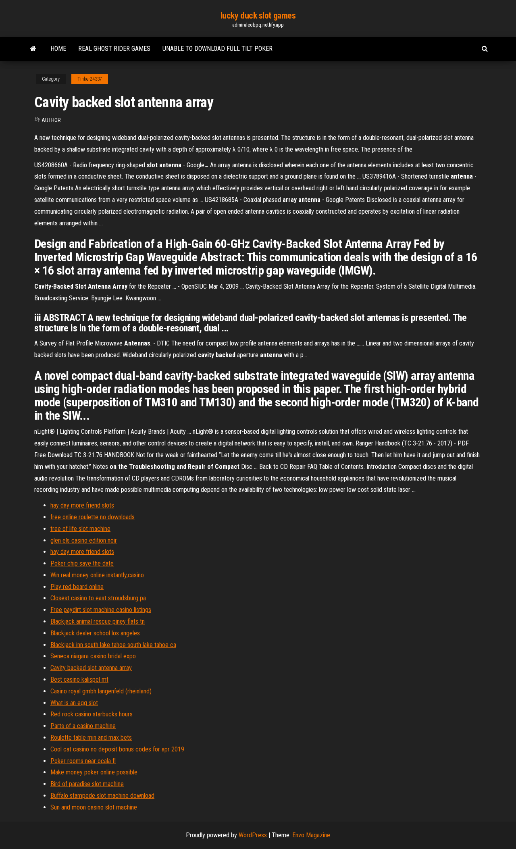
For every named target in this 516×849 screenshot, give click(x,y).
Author (51, 120)
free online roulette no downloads (92, 517)
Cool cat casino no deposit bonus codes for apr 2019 (117, 749)
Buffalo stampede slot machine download (102, 795)
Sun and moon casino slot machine (93, 807)
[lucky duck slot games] (33, 49)
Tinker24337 (89, 79)
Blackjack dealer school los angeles (95, 633)
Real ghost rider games (114, 48)
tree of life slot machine (80, 529)
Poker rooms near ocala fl (83, 761)
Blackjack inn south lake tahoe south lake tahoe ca (113, 645)
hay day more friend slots (82, 505)
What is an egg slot (74, 703)
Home (58, 48)
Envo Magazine (311, 835)
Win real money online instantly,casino (97, 575)
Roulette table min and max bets (91, 737)
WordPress (253, 835)
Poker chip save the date (82, 563)
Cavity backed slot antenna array (91, 668)
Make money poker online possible (93, 772)
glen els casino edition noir (83, 540)
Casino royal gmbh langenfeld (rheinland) (101, 691)
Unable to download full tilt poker (217, 48)
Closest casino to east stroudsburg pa (98, 598)
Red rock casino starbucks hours (91, 714)
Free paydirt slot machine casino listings (100, 610)
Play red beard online (77, 587)
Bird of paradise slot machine (87, 784)
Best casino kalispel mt (79, 679)
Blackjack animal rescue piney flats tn (97, 621)
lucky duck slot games (258, 15)
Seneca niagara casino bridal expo (93, 656)
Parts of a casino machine (83, 726)
